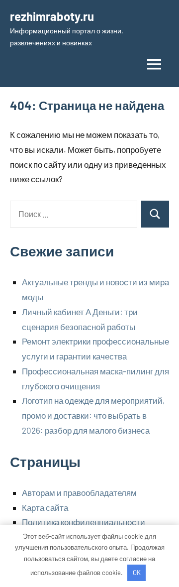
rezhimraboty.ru (52, 16)
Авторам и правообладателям (79, 492)
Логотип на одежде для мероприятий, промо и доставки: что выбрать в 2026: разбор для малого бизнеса (93, 415)
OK (137, 573)
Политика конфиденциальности (83, 522)
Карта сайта (45, 507)
